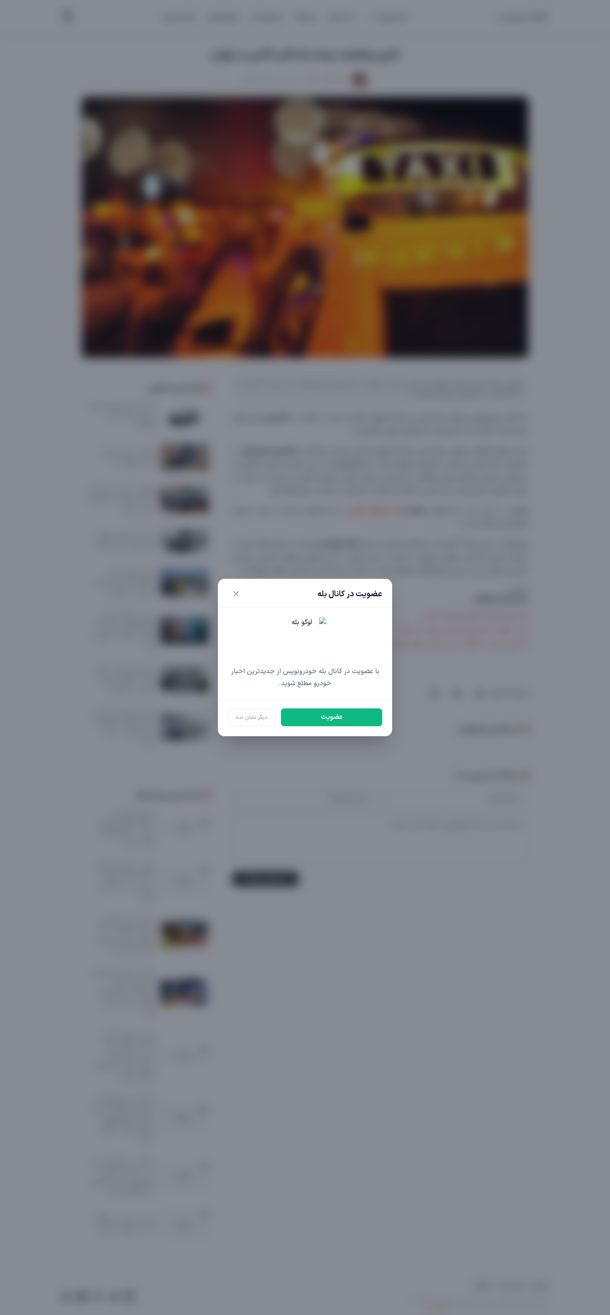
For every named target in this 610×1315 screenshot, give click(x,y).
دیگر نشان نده (252, 717)
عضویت (331, 717)
